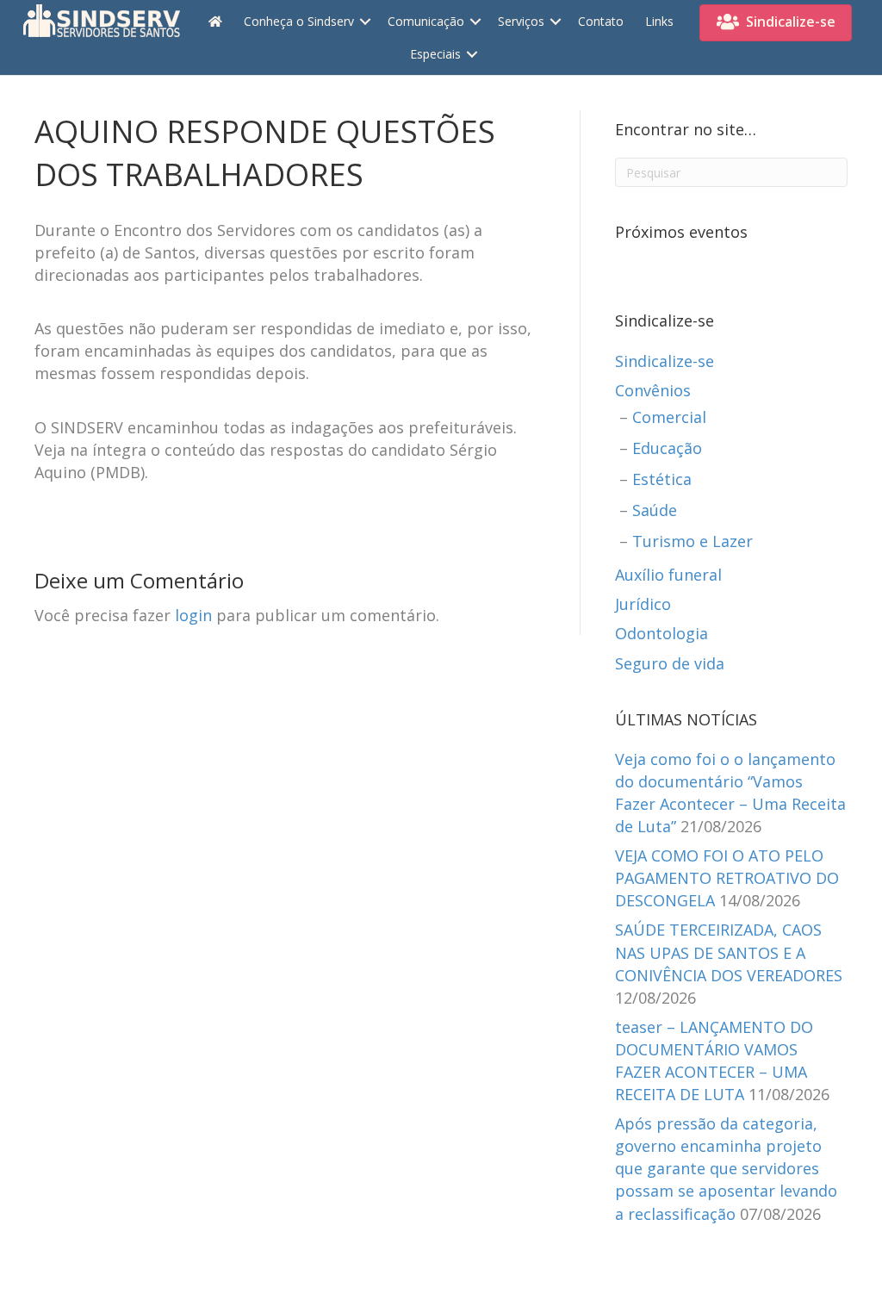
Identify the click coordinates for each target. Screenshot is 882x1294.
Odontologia (661, 633)
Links (659, 21)
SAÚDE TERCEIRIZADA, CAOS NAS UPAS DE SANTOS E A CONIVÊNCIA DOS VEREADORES (728, 952)
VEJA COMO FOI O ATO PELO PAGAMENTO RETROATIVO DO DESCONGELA (727, 878)
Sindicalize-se (664, 361)
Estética (662, 479)
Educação (667, 448)
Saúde (654, 510)
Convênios (653, 390)
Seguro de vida (669, 663)
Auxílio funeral (668, 574)
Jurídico (643, 604)
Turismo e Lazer (692, 541)
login (193, 615)
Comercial (669, 417)
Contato (601, 21)
